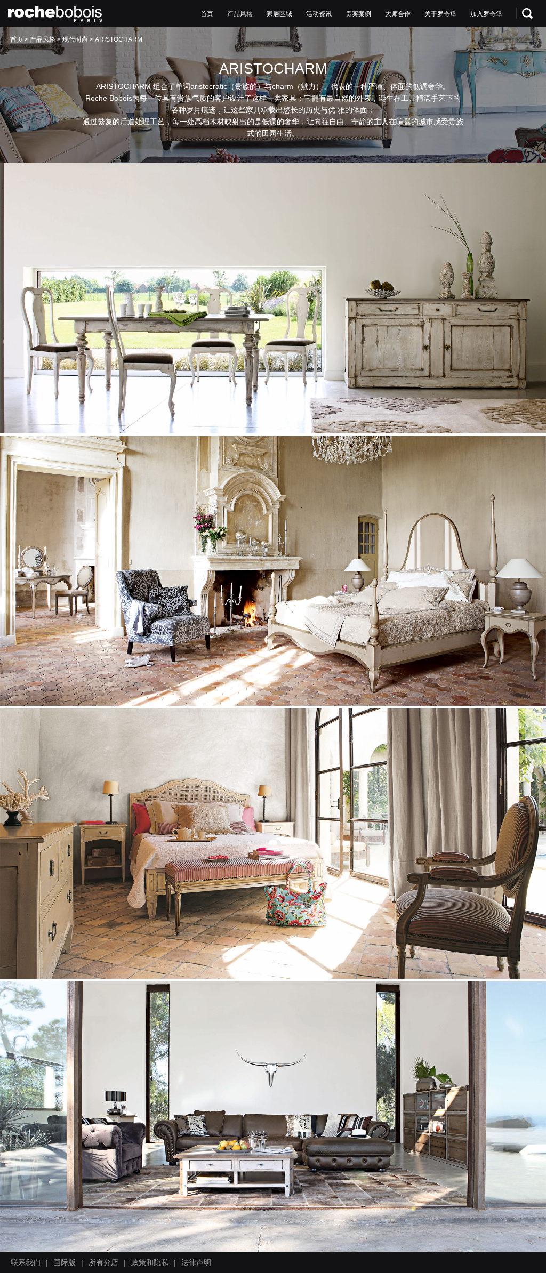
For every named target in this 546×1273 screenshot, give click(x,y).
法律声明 (196, 1262)
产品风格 (240, 14)
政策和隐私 (149, 1262)
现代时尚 (75, 39)
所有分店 (103, 1262)
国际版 (64, 1262)
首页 (206, 14)
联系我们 (26, 1262)
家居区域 (279, 14)
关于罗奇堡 (440, 14)
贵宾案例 (358, 14)
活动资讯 (319, 14)
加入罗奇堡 (486, 14)
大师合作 (398, 14)
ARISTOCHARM (118, 39)
